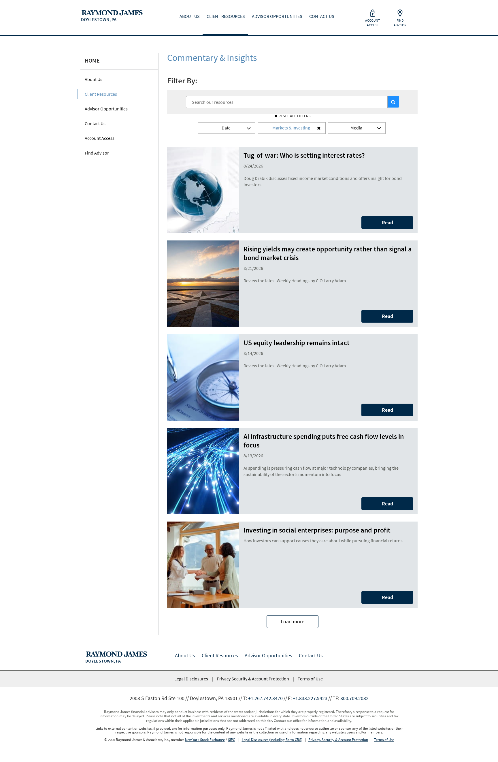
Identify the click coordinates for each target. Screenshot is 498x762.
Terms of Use (310, 679)
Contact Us (95, 123)
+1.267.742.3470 (265, 698)
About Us (93, 79)
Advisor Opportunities (106, 109)
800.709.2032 (354, 698)
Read (387, 222)
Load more (292, 621)
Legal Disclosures (191, 679)
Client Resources (101, 94)
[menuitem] (110, 11)
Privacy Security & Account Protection (253, 679)
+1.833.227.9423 (310, 698)
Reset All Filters (294, 116)
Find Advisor (97, 153)
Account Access (99, 138)
